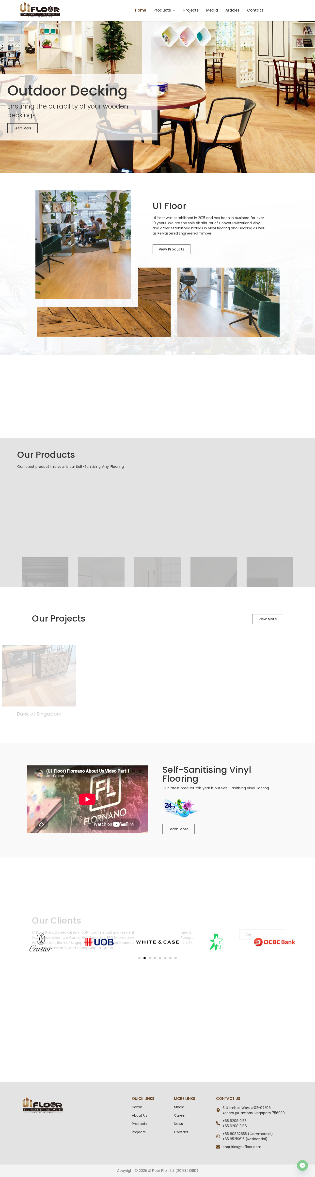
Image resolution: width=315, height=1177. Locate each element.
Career (180, 1115)
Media (212, 10)
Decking (245, 228)
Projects (191, 10)
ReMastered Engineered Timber (184, 233)
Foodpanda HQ (157, 713)
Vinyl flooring (219, 228)
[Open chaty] (302, 1165)
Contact (255, 10)
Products (162, 10)
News (178, 1123)
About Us (139, 1115)
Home (140, 10)
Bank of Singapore (246, 713)
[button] (5, 97)
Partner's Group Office (69, 713)
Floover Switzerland (235, 223)
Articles (232, 10)
